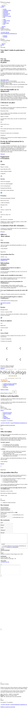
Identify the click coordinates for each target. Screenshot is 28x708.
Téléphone (3, 530)
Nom (2, 522)
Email (2, 527)
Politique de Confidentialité (12, 547)
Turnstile (2, 549)
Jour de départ (4, 516)
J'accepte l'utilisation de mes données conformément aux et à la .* (14, 546)
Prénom (2, 525)
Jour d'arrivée (4, 513)
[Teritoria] (6, 56)
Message (3, 532)
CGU (3, 547)
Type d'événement (5, 507)
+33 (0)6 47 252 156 (5, 561)
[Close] (14, 392)
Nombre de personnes (5, 509)
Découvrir (3, 368)
